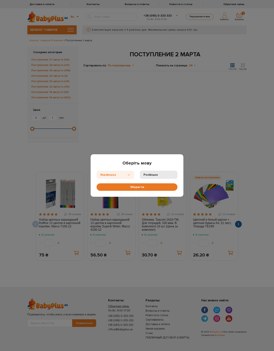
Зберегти (137, 187)
